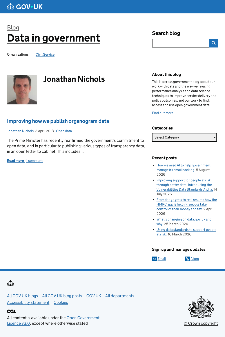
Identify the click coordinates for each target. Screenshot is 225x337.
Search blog (166, 33)
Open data (64, 131)
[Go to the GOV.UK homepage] (25, 7)
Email (162, 259)
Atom (195, 259)
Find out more (162, 113)
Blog (13, 27)
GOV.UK (93, 295)
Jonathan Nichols (20, 131)
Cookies (61, 302)
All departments (119, 295)
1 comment (34, 160)
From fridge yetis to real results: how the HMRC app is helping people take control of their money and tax (186, 204)
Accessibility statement (28, 302)
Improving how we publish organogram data (58, 121)
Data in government (53, 37)
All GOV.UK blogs (22, 295)
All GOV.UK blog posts (62, 295)
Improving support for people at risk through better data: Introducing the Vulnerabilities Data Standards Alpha (184, 184)
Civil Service (45, 54)
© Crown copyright (201, 323)
